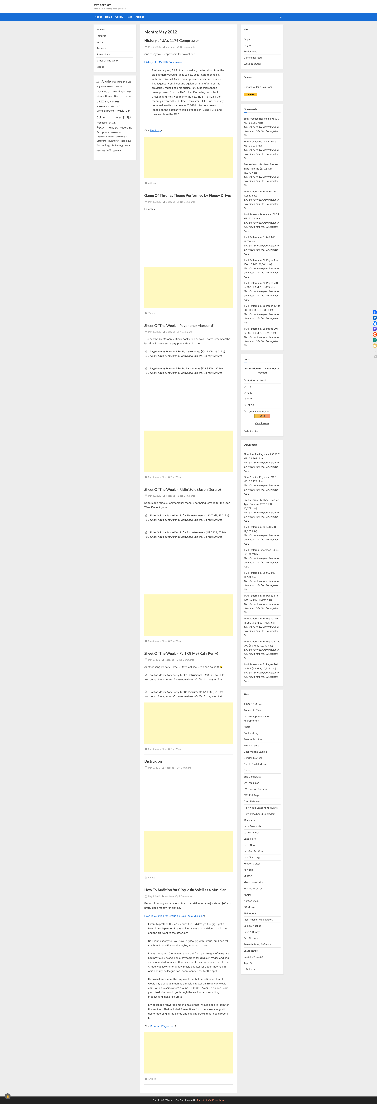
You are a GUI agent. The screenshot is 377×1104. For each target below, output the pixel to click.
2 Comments (185, 896)
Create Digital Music (255, 764)
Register (248, 39)
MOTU (247, 894)
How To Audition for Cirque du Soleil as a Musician (185, 890)
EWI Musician (251, 782)
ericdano (170, 47)
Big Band (101, 86)
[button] (375, 312)
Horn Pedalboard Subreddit (259, 813)
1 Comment (186, 332)
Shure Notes (251, 950)
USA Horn (249, 969)
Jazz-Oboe (250, 845)
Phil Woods (250, 913)
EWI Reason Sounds (255, 789)
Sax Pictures (251, 938)
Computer (118, 87)
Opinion (101, 117)
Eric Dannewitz (252, 776)
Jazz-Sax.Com (102, 4)
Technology (103, 145)
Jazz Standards (252, 826)
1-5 (249, 386)
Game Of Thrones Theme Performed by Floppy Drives (188, 195)
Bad (114, 82)
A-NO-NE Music (253, 704)
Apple (106, 81)
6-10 (249, 392)
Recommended (107, 127)
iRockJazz (249, 820)
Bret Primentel (251, 745)
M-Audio (248, 869)
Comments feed (253, 57)
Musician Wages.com (162, 1026)
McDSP (248, 876)
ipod (122, 97)
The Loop (155, 130)
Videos (151, 313)
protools (112, 123)
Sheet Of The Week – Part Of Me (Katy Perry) (181, 653)
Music (120, 110)
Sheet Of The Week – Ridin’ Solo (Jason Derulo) (182, 489)
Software (101, 140)
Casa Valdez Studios (255, 751)
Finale (121, 91)
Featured (101, 35)
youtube (117, 150)
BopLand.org (251, 733)
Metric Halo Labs (253, 882)
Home (108, 16)
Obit (128, 110)
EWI (115, 91)
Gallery (119, 16)
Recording (126, 127)
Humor (109, 96)
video (127, 145)
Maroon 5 (115, 106)
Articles (139, 16)
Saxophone (103, 132)
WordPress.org (252, 63)
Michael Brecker (105, 110)
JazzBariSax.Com (253, 851)
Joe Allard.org (252, 857)
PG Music (249, 907)
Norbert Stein (251, 900)
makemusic (102, 106)
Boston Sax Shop (253, 739)
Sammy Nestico (252, 925)
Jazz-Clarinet (251, 832)
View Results (262, 423)
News (99, 42)
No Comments (187, 47)
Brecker (110, 87)
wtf (108, 150)
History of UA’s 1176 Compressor (171, 40)
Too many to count (258, 411)
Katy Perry (109, 102)
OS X (110, 117)
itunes (129, 96)
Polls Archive (251, 431)
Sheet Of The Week (171, 477)
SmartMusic (121, 137)
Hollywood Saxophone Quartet (261, 807)
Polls (129, 16)
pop (127, 116)
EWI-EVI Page (251, 795)
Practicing (102, 122)
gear (129, 92)
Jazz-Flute (250, 838)
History (100, 96)
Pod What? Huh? (256, 380)
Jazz (100, 101)
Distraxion (153, 761)
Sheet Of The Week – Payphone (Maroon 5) (179, 325)
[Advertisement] (188, 157)
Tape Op (248, 963)
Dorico (247, 770)
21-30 (250, 405)
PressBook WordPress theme (210, 1100)
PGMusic (117, 118)
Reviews (101, 48)
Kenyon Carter (252, 863)
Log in (247, 45)
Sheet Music (154, 477)
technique (126, 140)
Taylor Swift (113, 141)
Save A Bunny (252, 932)
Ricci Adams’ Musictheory (258, 919)
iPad (116, 96)
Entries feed (250, 51)
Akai (98, 82)
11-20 (250, 399)
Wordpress (100, 151)
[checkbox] (8, 1096)
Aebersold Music (253, 710)
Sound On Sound (253, 956)
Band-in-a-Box (124, 81)
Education (103, 91)
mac (117, 102)
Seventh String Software (257, 944)
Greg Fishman (252, 801)
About (98, 16)
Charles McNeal (253, 757)
